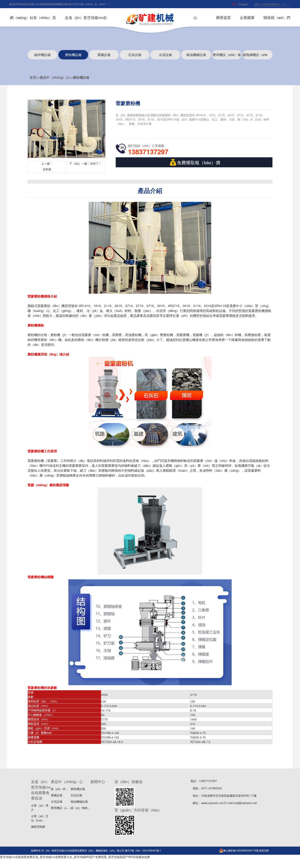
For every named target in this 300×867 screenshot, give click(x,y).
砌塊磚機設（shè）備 (258, 54)
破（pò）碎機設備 (62, 789)
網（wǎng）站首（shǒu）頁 (33, 17)
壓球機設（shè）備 (227, 54)
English (243, 4)
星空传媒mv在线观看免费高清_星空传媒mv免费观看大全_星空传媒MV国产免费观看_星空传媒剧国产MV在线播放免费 (75, 857)
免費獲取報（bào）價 (198, 162)
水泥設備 (165, 54)
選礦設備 (103, 54)
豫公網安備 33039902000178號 (241, 850)
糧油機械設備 (196, 54)
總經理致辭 (38, 827)
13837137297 (148, 151)
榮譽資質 (223, 17)
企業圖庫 (247, 17)
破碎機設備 (42, 54)
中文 (234, 4)
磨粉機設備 (73, 54)
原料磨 (47, 169)
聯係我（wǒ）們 (276, 17)
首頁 (33, 77)
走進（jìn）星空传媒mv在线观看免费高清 (98, 17)
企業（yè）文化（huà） (39, 818)
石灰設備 (134, 54)
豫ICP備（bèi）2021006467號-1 (143, 850)
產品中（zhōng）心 (54, 77)
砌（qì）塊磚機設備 (83, 808)
